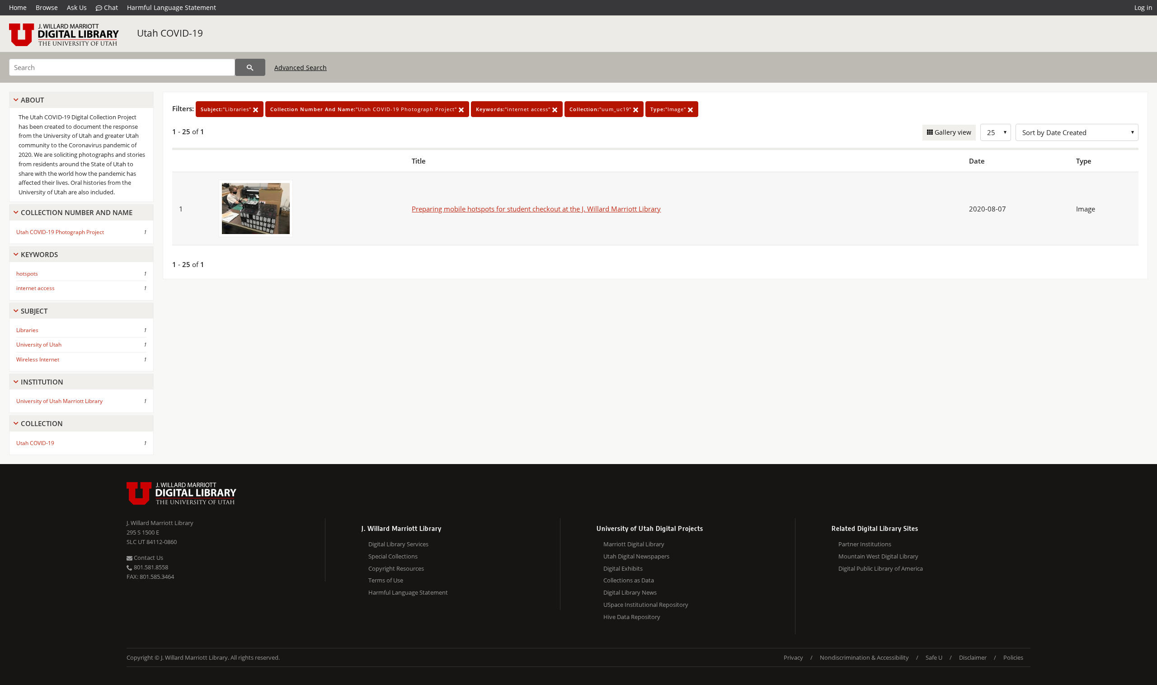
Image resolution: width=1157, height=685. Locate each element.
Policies (1013, 657)
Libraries (27, 330)
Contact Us (147, 558)
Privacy (793, 657)
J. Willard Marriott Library (160, 523)
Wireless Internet (37, 359)
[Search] (250, 67)
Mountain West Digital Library (878, 556)
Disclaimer (973, 657)
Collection (42, 423)
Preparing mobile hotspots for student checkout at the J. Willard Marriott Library (536, 208)
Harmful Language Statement (171, 7)
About (32, 99)
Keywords (39, 254)
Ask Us (77, 7)
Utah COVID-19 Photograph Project (60, 232)
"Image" (669, 109)
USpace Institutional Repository (645, 605)
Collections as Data (628, 580)
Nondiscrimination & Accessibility (864, 657)
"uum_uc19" (601, 109)
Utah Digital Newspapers (636, 556)
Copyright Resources (396, 568)
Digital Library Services (398, 544)
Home (18, 7)
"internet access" (514, 109)
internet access (35, 288)
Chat (110, 7)
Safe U (934, 657)
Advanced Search (300, 67)
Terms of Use (385, 580)
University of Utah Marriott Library (59, 401)
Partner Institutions (864, 544)
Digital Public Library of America (880, 568)
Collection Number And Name (76, 212)
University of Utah (38, 344)
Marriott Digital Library (633, 544)
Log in (1143, 7)
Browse (47, 7)
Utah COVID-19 (170, 33)
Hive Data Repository (631, 617)
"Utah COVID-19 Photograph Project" (364, 109)
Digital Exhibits (623, 568)
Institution (42, 381)
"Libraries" (227, 109)
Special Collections (393, 556)
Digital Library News (630, 592)
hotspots (27, 273)
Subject (34, 310)
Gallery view (952, 132)
